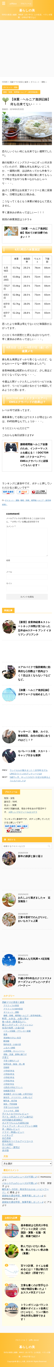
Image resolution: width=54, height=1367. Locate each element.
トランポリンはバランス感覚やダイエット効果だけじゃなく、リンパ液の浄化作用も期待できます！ (34, 1312)
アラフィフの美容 (11, 1005)
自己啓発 (6, 1138)
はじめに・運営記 (11, 1147)
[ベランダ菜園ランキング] (39, 491)
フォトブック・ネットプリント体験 (20, 1126)
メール (9, 572)
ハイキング (7, 1135)
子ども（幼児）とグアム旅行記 (17, 1116)
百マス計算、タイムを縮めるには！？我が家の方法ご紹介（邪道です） (34, 1269)
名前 (8, 560)
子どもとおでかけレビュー (15, 1113)
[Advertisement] (27, 49)
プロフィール (20, 1340)
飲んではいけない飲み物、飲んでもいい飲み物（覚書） (34, 1250)
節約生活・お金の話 (12, 1044)
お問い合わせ (34, 1340)
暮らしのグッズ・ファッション (17, 1024)
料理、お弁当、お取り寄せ (15, 1018)
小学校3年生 (8, 1077)
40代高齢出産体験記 (12, 1119)
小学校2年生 (8, 1080)
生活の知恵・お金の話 (13, 1027)
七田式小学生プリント (13, 1087)
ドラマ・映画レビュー (13, 1132)
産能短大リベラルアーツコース (17, 1141)
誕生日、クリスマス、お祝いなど (18, 1097)
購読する (11, 839)
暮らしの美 (27, 10)
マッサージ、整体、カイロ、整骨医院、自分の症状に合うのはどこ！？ (34, 735)
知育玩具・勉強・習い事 (14, 1064)
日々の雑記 (7, 1144)
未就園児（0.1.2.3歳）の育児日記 (18, 1094)
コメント (11, 526)
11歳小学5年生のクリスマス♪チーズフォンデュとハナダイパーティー (34, 982)
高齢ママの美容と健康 (13, 1002)
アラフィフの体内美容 (13, 1009)
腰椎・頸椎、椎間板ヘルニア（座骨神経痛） (22, 1015)
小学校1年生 (8, 1084)
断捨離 (6, 1041)
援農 (5, 1034)
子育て (5, 1057)
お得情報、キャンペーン (14, 1051)
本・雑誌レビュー (11, 1129)
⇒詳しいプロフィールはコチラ (22, 812)
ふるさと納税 (9, 1047)
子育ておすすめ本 (11, 1107)
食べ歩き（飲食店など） (14, 1021)
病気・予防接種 (10, 1104)
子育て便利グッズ (11, 1060)
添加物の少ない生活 (12, 1037)
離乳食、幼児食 (10, 1100)
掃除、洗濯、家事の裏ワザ (15, 1054)
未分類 (5, 1150)
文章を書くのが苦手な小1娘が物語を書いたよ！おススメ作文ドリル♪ (34, 1289)
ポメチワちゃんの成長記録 (15, 1123)
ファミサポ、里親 (11, 1110)
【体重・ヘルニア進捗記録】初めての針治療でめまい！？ (34, 232)
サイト (9, 583)
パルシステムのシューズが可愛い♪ (19, 1176)
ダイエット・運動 (12, 500)
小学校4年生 (8, 1074)
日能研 (6, 1067)
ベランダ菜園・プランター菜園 (17, 1031)
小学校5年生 (8, 1070)
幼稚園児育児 (9, 1090)
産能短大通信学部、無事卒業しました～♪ (22, 1195)
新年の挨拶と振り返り (30, 856)
